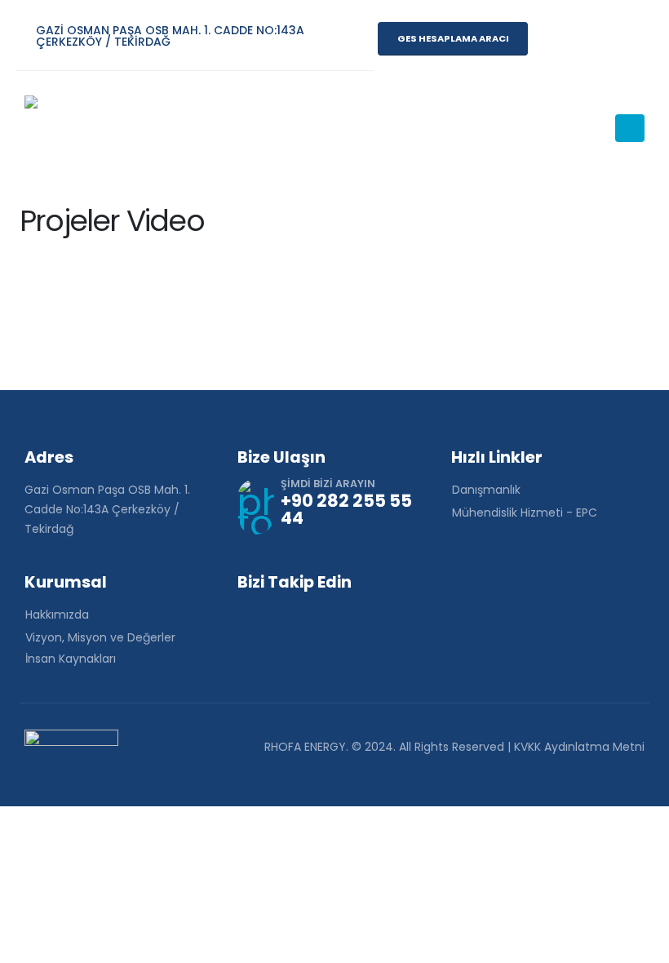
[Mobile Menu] (630, 128)
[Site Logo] (69, 128)
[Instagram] (585, 38)
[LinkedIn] (623, 38)
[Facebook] (548, 38)
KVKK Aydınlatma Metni (579, 747)
